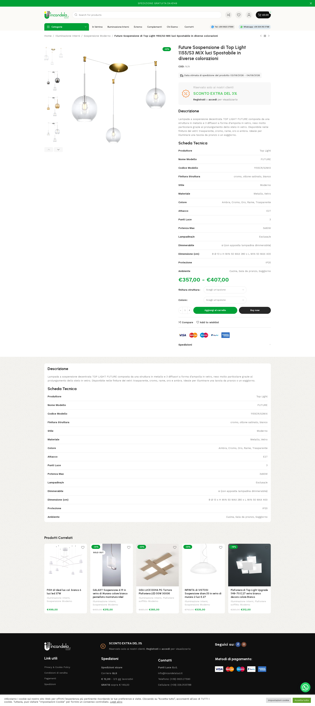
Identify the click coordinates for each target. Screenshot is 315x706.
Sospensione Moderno (97, 35)
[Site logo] (56, 14)
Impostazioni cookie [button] (278, 700)
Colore (182, 300)
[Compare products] (228, 15)
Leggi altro (116, 701)
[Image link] (57, 645)
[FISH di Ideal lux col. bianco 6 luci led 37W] (65, 565)
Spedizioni (50, 684)
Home (48, 35)
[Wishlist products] (239, 15)
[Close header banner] (311, 3)
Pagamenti (50, 678)
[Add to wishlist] (83, 547)
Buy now (254, 310)
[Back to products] (265, 36)
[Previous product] (261, 36)
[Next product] (269, 36)
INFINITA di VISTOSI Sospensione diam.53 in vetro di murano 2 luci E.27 (203, 593)
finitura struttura (188, 289)
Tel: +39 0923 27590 (224, 27)
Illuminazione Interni (67, 35)
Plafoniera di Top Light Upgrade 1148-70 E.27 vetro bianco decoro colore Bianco (249, 593)
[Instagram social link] (243, 644)
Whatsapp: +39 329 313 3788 (256, 27)
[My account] (249, 15)
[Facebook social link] (237, 644)
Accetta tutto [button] (302, 700)
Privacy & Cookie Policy (57, 667)
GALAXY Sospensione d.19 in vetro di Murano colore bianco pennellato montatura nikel (110, 593)
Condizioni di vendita (55, 672)
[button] (48, 149)
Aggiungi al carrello (215, 310)
